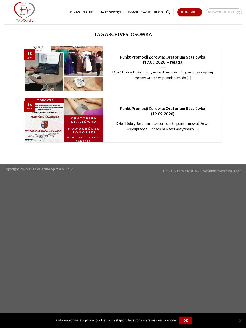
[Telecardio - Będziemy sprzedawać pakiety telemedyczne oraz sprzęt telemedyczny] (28, 12)
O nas (75, 12)
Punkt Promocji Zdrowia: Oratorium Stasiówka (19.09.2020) (162, 111)
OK (186, 320)
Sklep (88, 12)
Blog (158, 12)
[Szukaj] (168, 12)
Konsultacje (139, 12)
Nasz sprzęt (110, 12)
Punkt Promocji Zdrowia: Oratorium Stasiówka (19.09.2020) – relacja (162, 60)
